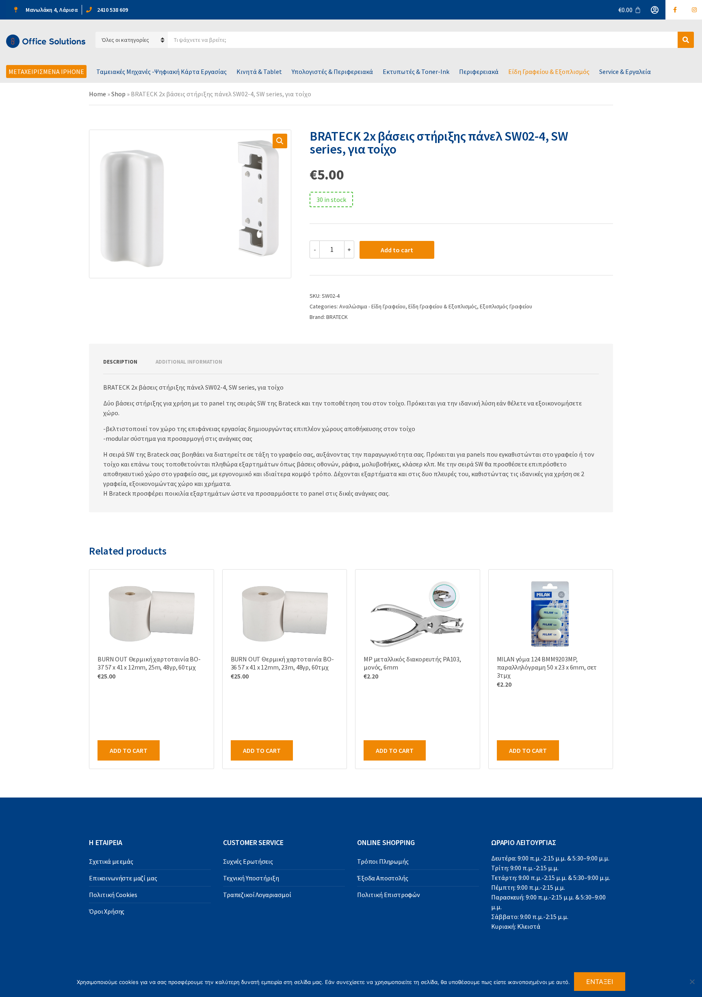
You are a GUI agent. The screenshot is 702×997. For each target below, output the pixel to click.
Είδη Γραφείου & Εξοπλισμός (548, 71)
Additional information (189, 361)
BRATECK (337, 317)
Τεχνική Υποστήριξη (251, 878)
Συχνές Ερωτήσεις (248, 861)
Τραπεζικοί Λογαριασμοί (257, 895)
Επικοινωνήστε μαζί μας (123, 878)
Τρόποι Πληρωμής (383, 861)
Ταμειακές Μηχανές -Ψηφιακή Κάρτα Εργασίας (161, 71)
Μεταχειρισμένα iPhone (46, 71)
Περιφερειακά (478, 71)
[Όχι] (692, 981)
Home (97, 94)
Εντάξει (599, 981)
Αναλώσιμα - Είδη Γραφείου (372, 306)
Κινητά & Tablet (259, 71)
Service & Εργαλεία (625, 71)
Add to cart (397, 250)
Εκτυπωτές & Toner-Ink (416, 71)
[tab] (120, 362)
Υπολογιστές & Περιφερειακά (332, 71)
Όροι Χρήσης (106, 911)
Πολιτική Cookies (113, 895)
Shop (118, 94)
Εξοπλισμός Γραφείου (506, 306)
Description (120, 361)
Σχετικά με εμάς (111, 861)
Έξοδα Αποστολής (382, 878)
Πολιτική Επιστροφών (388, 895)
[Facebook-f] (675, 10)
